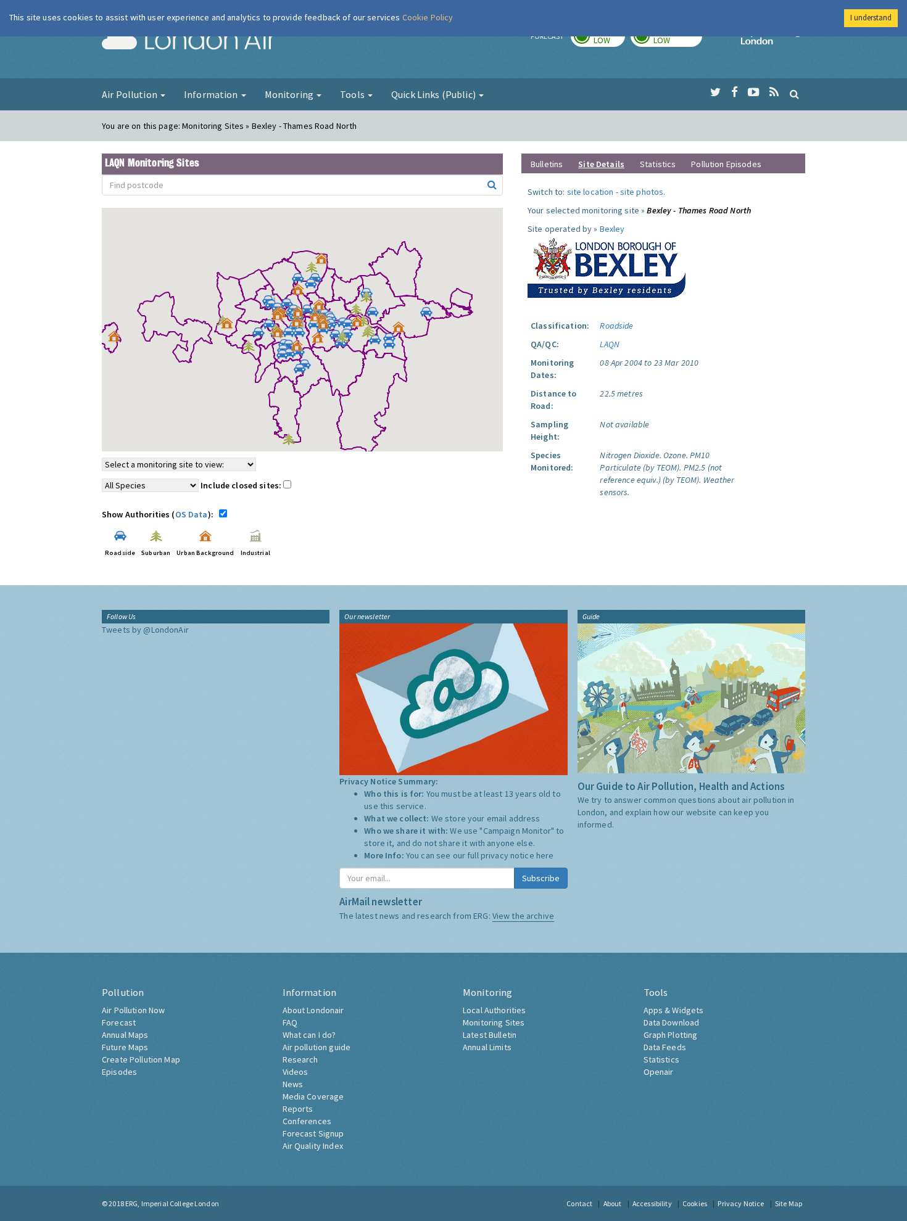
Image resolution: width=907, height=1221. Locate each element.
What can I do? (309, 1034)
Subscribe (541, 878)
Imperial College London (773, 41)
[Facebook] (734, 92)
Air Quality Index (313, 1145)
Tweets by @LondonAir (145, 629)
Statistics (658, 164)
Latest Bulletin (489, 1034)
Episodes (119, 1071)
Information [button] (212, 94)
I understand (871, 17)
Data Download (672, 1022)
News (293, 1084)
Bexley (612, 228)
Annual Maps (125, 1034)
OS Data (191, 514)
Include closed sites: (242, 485)
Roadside (616, 325)
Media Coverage (313, 1096)
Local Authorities (494, 1010)
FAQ (290, 1022)
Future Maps (125, 1047)
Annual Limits (487, 1047)
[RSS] (774, 92)
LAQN (609, 344)
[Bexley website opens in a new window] (606, 265)
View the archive (523, 915)
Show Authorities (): (159, 514)
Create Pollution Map (141, 1059)
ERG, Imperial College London (172, 1203)
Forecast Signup (313, 1133)
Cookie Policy (428, 17)
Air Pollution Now (133, 1010)
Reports (298, 1108)
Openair (659, 1071)
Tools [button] (353, 94)
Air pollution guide (317, 1047)
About (612, 1203)
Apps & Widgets (674, 1010)
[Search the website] (794, 94)
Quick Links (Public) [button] (434, 94)
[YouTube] (753, 92)
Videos (296, 1071)
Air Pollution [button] (130, 94)
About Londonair (313, 1010)
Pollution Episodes (726, 164)
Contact (579, 1203)
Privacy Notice (741, 1203)
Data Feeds (665, 1047)
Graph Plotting (671, 1034)
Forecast (119, 1022)
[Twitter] (715, 92)
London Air (189, 41)
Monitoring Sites (493, 1022)
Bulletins (547, 164)
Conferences (307, 1121)
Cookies (694, 1203)
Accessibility (652, 1203)
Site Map (788, 1203)
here (545, 855)
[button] (324, 261)
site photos (642, 191)
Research (300, 1059)
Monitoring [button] (290, 94)
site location (590, 191)
